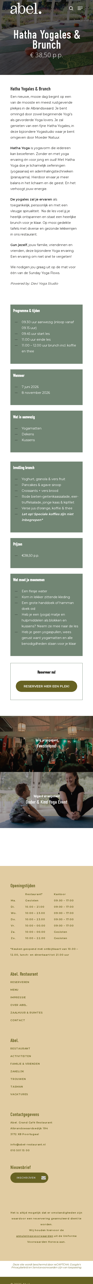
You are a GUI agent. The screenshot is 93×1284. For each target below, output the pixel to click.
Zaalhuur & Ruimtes (26, 1012)
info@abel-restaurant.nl (28, 1144)
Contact (17, 1020)
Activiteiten (20, 1056)
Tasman (16, 1086)
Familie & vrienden (25, 1063)
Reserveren (19, 982)
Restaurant (20, 1048)
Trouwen (18, 1079)
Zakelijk (17, 1071)
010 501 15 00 (20, 1150)
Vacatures (19, 1094)
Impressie (18, 997)
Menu (14, 989)
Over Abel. (19, 1005)
